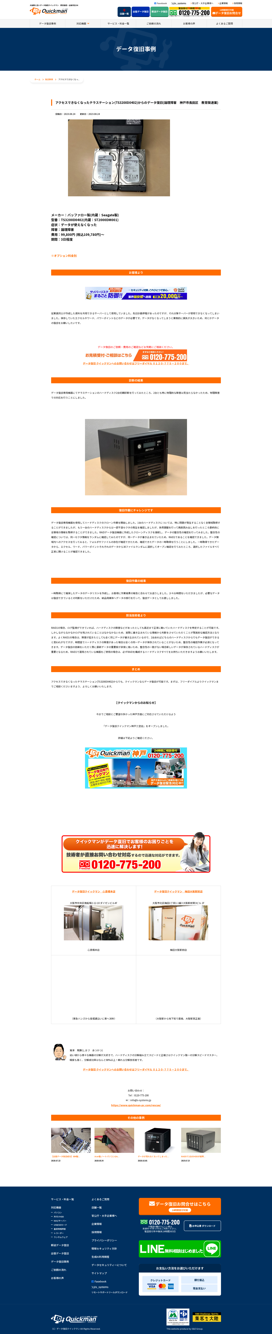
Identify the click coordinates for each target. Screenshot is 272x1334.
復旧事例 (49, 79)
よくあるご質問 (224, 23)
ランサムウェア (61, 1237)
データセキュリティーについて (109, 1265)
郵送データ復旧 (159, 11)
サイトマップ (99, 1273)
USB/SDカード (60, 1224)
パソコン (58, 1212)
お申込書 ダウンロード (203, 1225)
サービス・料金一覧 (118, 23)
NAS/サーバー (60, 1220)
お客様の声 (189, 23)
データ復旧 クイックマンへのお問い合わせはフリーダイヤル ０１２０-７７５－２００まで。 (136, 363)
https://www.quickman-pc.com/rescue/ (136, 1105)
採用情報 (238, 3)
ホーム (37, 79)
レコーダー (59, 1233)
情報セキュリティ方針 (104, 1248)
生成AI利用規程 (100, 1257)
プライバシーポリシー (104, 1240)
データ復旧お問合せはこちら (183, 1206)
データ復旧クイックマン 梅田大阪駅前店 (178, 891)
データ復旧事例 (47, 23)
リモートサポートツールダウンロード (110, 1292)
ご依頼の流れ (153, 23)
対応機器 (81, 23)
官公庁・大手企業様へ (202, 3)
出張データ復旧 (141, 11)
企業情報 (223, 3)
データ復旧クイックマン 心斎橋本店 (93, 891)
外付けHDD (59, 1216)
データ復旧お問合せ (228, 11)
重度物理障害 (60, 1228)
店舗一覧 (124, 13)
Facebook (162, 3)
